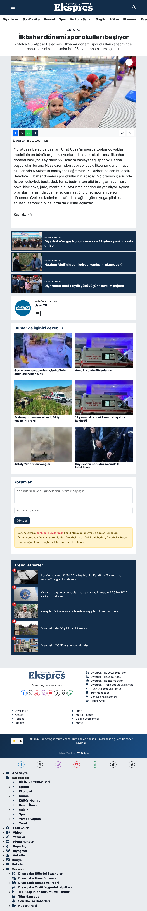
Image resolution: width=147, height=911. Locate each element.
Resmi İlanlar (28, 805)
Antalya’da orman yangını (32, 464)
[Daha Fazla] (35, 133)
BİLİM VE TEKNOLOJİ (34, 782)
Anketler (19, 855)
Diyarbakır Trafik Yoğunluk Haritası (112, 684)
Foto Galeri (21, 828)
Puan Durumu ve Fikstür (106, 688)
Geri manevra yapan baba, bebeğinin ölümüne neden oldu (40, 372)
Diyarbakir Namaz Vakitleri (107, 680)
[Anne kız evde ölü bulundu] (104, 350)
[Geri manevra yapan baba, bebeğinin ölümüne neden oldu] (43, 350)
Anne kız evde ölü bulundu (93, 370)
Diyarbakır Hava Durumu (106, 676)
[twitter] (40, 764)
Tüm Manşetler (100, 692)
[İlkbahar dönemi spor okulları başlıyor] (73, 92)
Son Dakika (31, 19)
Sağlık (100, 19)
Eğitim (114, 19)
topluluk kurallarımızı (50, 533)
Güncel (49, 19)
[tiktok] (113, 764)
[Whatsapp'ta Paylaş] (28, 133)
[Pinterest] (37, 693)
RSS (19, 741)
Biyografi (19, 851)
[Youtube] (50, 693)
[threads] (132, 764)
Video (17, 832)
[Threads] (64, 693)
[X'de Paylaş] (22, 133)
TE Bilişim (83, 753)
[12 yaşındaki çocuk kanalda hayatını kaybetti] (104, 397)
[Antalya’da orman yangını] (43, 444)
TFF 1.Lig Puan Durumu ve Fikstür (44, 892)
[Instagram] (44, 693)
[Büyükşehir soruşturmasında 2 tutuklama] (104, 444)
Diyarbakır (10, 19)
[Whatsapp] (70, 693)
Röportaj (19, 846)
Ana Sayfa (20, 773)
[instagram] (58, 764)
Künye (79, 722)
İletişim (19, 722)
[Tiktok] (57, 693)
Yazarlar (18, 837)
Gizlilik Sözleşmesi (87, 718)
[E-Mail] (38, 313)
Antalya (73, 30)
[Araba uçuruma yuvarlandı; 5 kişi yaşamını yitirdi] (43, 397)
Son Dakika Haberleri (104, 696)
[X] (30, 693)
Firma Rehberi (23, 841)
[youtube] (77, 764)
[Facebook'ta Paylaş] (15, 133)
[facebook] (21, 764)
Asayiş (19, 714)
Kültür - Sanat (81, 19)
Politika (19, 718)
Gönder (22, 520)
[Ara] (134, 7)
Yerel (22, 823)
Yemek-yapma (29, 819)
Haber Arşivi (98, 700)
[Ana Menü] (13, 7)
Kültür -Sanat (29, 800)
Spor (62, 19)
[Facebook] (24, 693)
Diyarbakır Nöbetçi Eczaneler (109, 672)
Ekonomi (129, 19)
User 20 (20, 140)
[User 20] (23, 307)
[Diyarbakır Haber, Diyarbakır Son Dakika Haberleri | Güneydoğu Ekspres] (73, 7)
